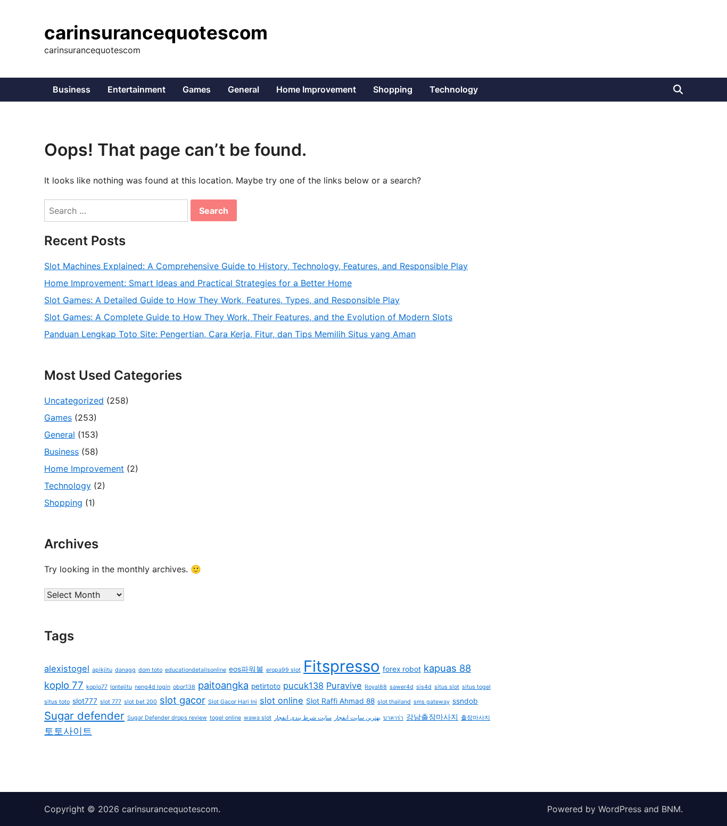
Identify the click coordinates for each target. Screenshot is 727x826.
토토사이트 (68, 731)
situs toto (57, 701)
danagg (125, 669)
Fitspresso (341, 666)
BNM (671, 809)
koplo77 (97, 686)
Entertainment (137, 89)
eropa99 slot (283, 669)
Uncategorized (74, 400)
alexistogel (66, 668)
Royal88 (376, 686)
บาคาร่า (393, 717)
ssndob (465, 701)
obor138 (184, 686)
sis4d (424, 686)
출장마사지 (475, 717)
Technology (453, 89)
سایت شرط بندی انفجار (303, 717)
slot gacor (182, 700)
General (243, 89)
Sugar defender (84, 715)
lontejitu (121, 686)
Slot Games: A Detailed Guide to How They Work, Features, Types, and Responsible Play (222, 300)
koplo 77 (64, 685)
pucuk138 (303, 685)
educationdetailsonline (195, 669)
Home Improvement (316, 89)
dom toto (150, 669)
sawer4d (402, 686)
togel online (225, 717)
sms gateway (432, 701)
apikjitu (102, 669)
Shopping (392, 89)
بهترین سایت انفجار (357, 717)
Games (197, 89)
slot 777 (110, 701)
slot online (281, 700)
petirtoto (265, 686)
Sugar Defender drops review (167, 717)
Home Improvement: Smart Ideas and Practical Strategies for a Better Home (198, 283)
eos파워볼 (246, 669)
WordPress (619, 809)
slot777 (84, 701)
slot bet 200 (140, 701)
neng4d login (152, 686)
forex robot (402, 669)
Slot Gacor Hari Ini (232, 701)
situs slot (446, 686)
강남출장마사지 (432, 717)
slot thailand (394, 701)
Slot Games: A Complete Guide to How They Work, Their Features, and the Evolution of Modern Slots (248, 317)
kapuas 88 (447, 668)
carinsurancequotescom (156, 32)
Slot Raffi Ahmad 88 (340, 701)
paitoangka (223, 685)
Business (71, 89)
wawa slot (257, 717)
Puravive (344, 685)
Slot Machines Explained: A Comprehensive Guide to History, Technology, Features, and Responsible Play (256, 266)
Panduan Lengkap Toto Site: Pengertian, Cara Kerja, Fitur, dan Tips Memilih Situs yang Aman (230, 334)
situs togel (476, 686)
